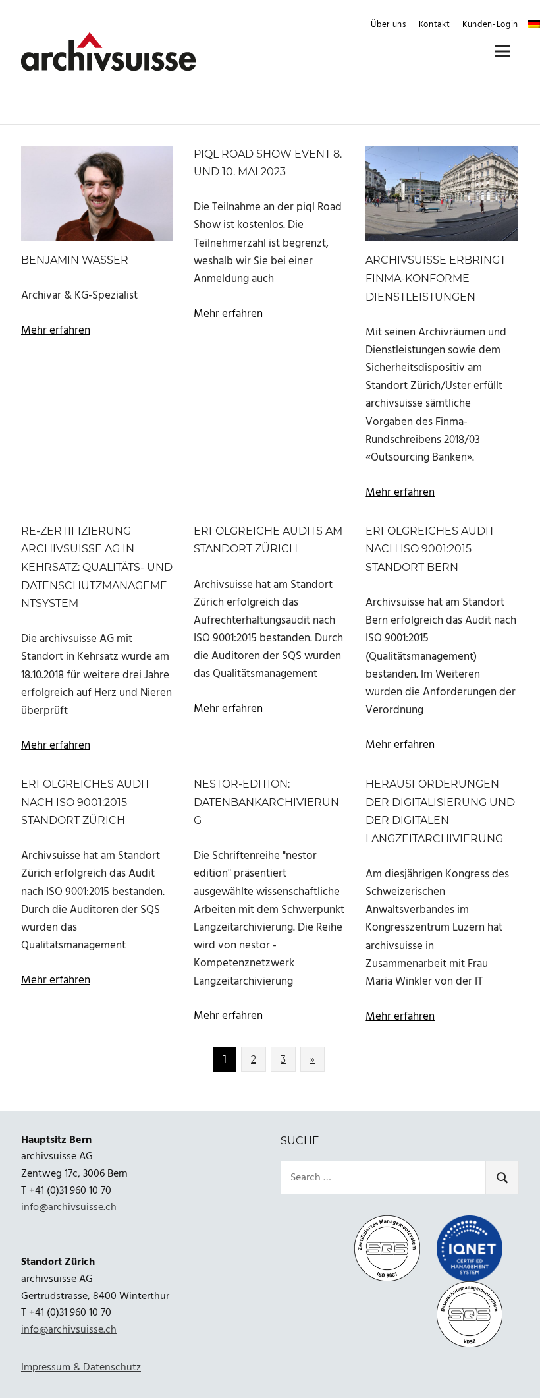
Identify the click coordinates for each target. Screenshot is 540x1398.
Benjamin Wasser (74, 260)
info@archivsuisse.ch (69, 1207)
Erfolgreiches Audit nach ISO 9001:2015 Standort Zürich (85, 802)
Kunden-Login (490, 25)
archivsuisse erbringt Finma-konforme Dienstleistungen (435, 278)
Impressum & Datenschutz (81, 1367)
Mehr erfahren (55, 330)
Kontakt (434, 25)
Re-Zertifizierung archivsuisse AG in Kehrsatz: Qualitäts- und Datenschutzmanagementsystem (97, 567)
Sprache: (534, 24)
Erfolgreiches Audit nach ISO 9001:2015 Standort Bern (430, 549)
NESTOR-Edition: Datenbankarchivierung (266, 802)
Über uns (388, 25)
